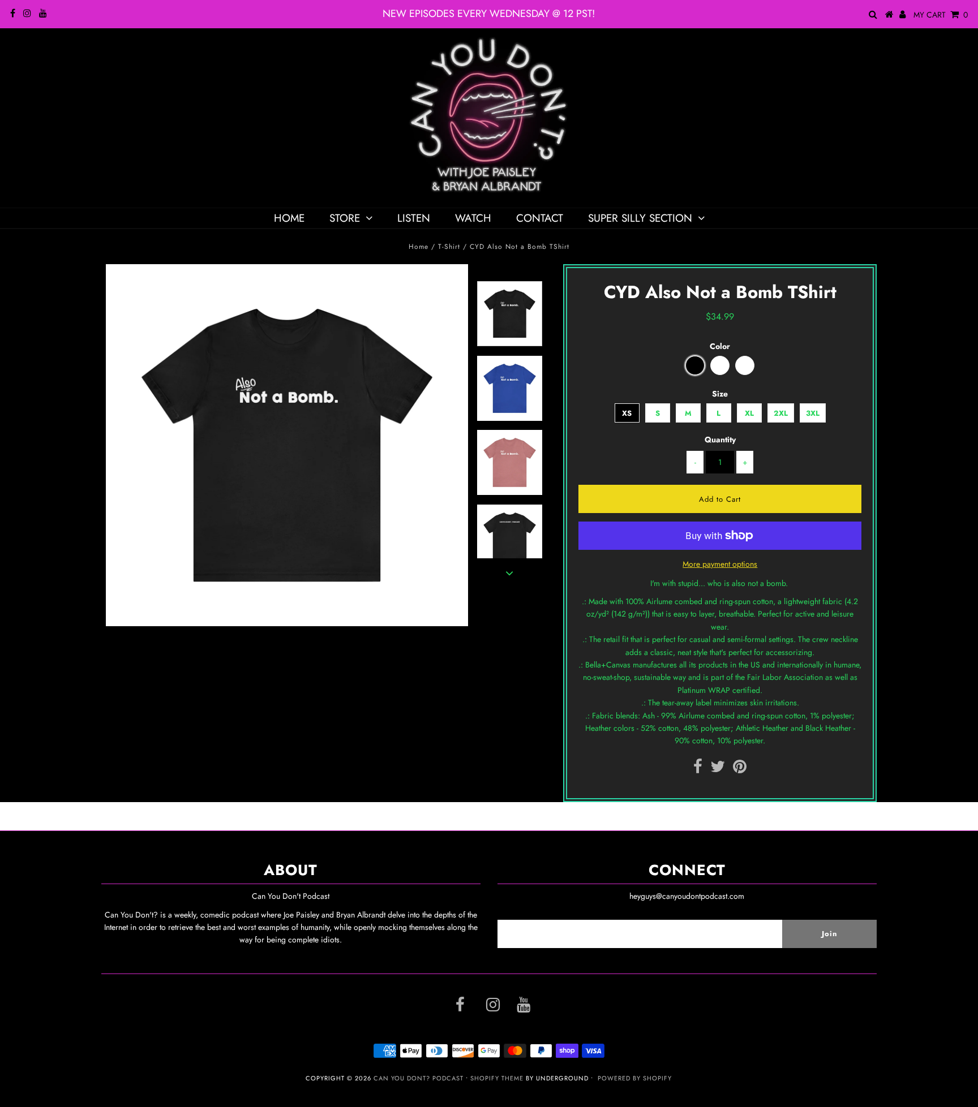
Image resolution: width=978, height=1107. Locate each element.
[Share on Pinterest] (740, 769)
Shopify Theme (497, 1078)
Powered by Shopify (635, 1078)
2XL (781, 413)
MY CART (940, 14)
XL (749, 413)
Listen (413, 218)
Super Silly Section (640, 218)
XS (627, 413)
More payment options (720, 564)
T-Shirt (449, 247)
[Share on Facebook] (697, 769)
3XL (813, 413)
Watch (473, 218)
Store (344, 218)
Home (289, 218)
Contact (539, 218)
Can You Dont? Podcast (419, 1078)
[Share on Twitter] (717, 769)
